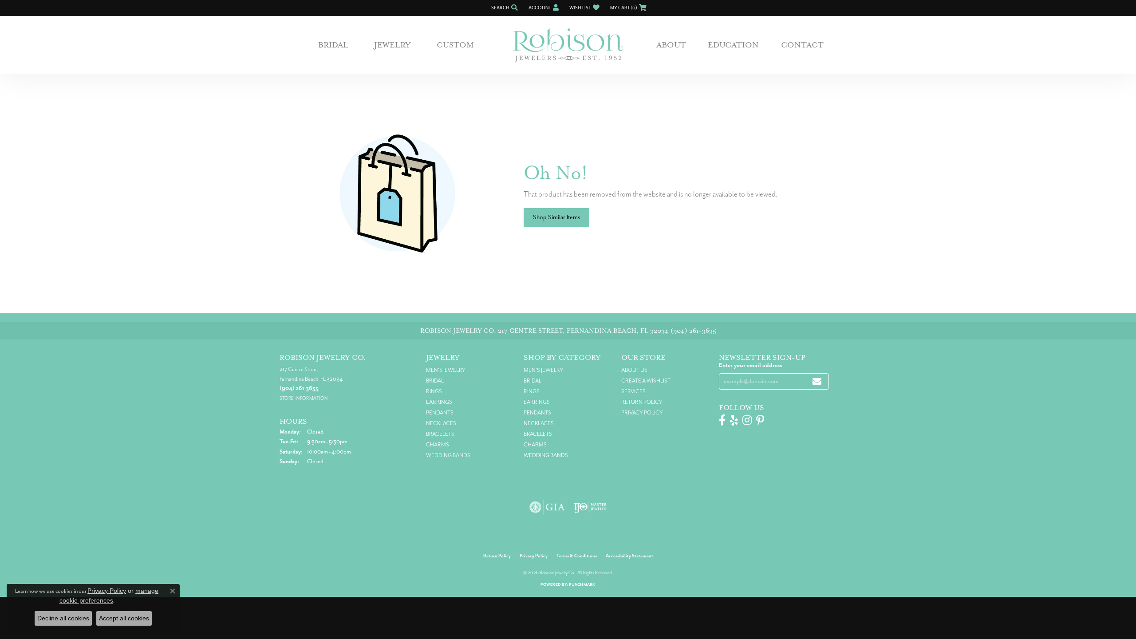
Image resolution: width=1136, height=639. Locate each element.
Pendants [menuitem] (440, 412)
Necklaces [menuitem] (441, 423)
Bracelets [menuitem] (440, 434)
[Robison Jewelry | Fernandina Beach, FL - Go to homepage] (568, 45)
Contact (802, 45)
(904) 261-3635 (693, 331)
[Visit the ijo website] (590, 507)
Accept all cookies (124, 618)
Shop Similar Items (556, 217)
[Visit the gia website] (547, 507)
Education (733, 45)
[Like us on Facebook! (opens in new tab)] (722, 420)
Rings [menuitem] (434, 391)
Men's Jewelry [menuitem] (445, 370)
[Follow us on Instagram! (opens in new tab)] (747, 420)
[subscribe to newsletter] (816, 381)
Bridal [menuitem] (435, 380)
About (671, 45)
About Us (634, 370)
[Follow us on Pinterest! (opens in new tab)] (760, 420)
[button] (503, 8)
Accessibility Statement (629, 556)
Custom (455, 45)
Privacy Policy (642, 412)
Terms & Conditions (576, 556)
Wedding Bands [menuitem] (448, 455)
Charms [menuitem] (437, 444)
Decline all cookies (63, 618)
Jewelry (392, 45)
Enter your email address (750, 365)
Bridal (333, 45)
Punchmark (582, 584)
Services (633, 391)
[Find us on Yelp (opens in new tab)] (734, 420)
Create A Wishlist (646, 380)
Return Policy (642, 402)
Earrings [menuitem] (439, 402)
